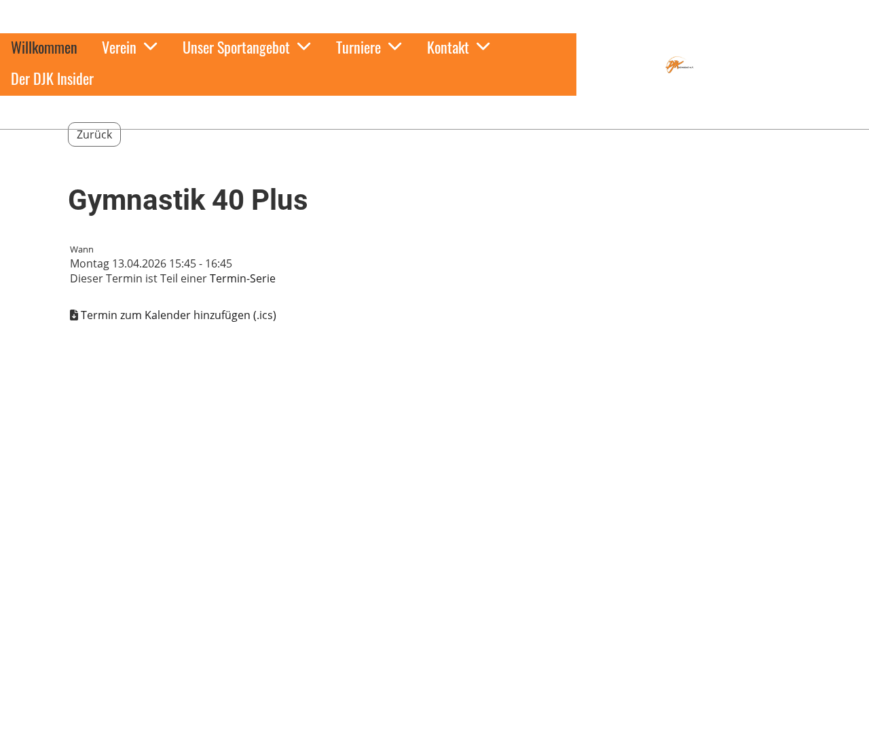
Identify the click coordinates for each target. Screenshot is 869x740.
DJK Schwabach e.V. (768, 64)
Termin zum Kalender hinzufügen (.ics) (178, 315)
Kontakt (448, 47)
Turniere (358, 47)
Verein (119, 47)
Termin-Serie (243, 278)
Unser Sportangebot (236, 47)
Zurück (94, 134)
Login (601, 75)
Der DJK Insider (52, 78)
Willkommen (44, 47)
